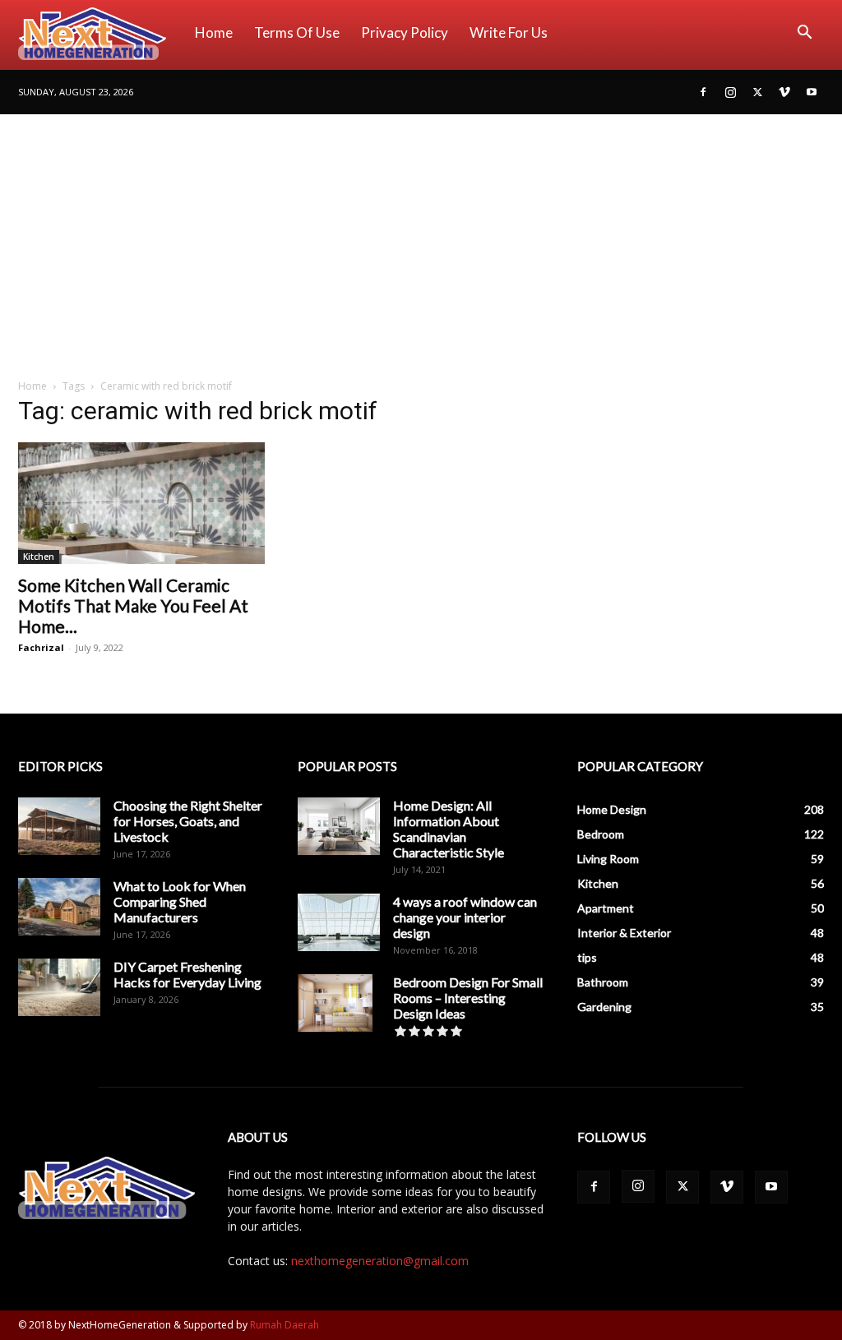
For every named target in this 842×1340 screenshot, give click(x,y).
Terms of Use (297, 32)
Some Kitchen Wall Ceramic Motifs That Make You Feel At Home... (133, 605)
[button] (804, 34)
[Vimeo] (784, 92)
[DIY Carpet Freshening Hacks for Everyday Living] (59, 987)
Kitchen (38, 556)
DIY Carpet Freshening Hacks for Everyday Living (187, 974)
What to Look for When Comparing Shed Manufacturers (179, 901)
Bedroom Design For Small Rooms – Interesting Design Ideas (468, 997)
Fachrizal (41, 647)
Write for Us (509, 32)
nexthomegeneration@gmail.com (380, 1260)
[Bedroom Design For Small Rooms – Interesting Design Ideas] (335, 1003)
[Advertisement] (421, 237)
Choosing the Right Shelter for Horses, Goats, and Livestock (187, 820)
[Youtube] (811, 92)
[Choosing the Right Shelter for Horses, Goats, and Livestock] (59, 826)
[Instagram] (730, 92)
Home (214, 32)
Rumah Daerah (284, 1325)
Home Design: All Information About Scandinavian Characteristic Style (448, 828)
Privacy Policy (404, 32)
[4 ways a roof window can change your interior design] (339, 922)
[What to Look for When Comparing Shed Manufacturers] (59, 907)
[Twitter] (757, 92)
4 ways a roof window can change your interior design (465, 917)
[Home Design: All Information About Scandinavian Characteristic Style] (339, 826)
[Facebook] (703, 92)
